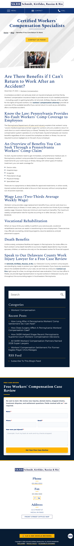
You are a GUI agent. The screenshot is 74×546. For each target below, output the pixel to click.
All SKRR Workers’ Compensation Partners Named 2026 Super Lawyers (35, 342)
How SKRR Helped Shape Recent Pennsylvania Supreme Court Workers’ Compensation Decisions (33, 335)
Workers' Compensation (29, 91)
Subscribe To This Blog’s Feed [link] (26, 361)
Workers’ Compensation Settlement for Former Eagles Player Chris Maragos (33, 348)
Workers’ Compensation (23, 310)
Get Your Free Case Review (37, 450)
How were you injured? (15, 429)
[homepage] (37, 470)
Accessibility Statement (46, 543)
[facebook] (35, 498)
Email (40, 420)
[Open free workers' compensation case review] (70, 536)
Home (6, 32)
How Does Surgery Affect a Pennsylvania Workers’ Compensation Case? (34, 329)
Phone (9, 420)
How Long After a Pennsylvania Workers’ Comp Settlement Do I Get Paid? (33, 322)
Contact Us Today (37, 40)
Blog (12, 32)
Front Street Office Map (37, 517)
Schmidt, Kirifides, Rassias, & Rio (20, 264)
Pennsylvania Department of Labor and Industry (26, 125)
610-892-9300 (37, 483)
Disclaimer (21, 543)
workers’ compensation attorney (46, 102)
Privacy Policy (32, 543)
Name (8, 412)
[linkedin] (39, 498)
